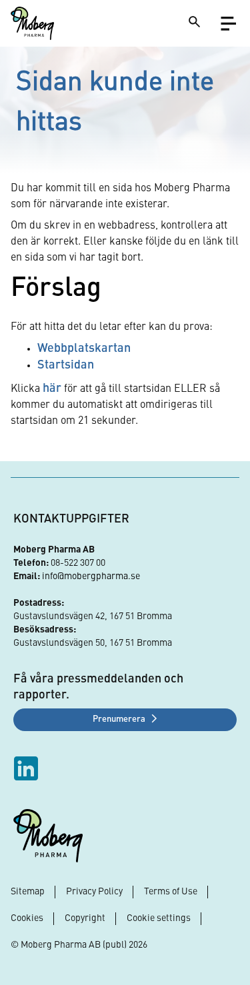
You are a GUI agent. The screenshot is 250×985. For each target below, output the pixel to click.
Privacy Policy (94, 891)
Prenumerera (119, 719)
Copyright (85, 918)
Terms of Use (170, 891)
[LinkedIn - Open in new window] (27, 768)
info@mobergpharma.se (91, 576)
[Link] (32, 23)
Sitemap (28, 891)
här (52, 389)
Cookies (27, 918)
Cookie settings (159, 918)
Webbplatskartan (84, 349)
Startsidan (65, 365)
